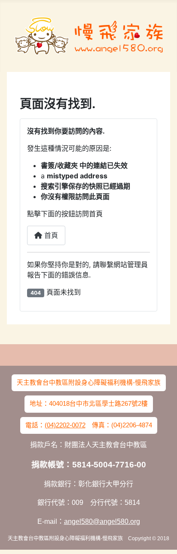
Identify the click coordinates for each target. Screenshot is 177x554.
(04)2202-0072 (65, 425)
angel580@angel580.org (102, 521)
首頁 (50, 235)
